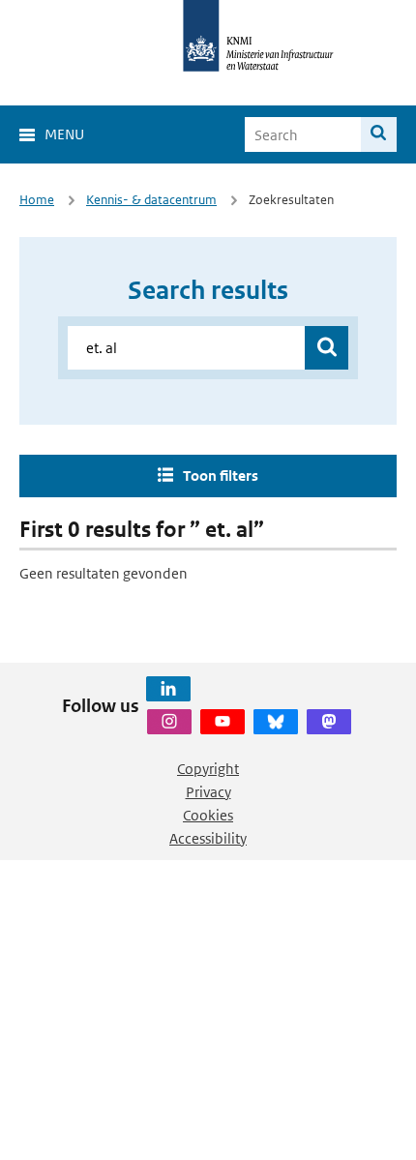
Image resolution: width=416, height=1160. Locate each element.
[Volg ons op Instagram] (169, 721)
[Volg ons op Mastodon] (329, 721)
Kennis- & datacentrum (151, 200)
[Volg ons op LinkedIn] (168, 688)
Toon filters (220, 475)
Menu (64, 134)
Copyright (208, 768)
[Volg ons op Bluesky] (276, 721)
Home (36, 200)
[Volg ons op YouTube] (222, 721)
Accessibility (208, 838)
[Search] (379, 134)
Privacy (208, 792)
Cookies (208, 815)
